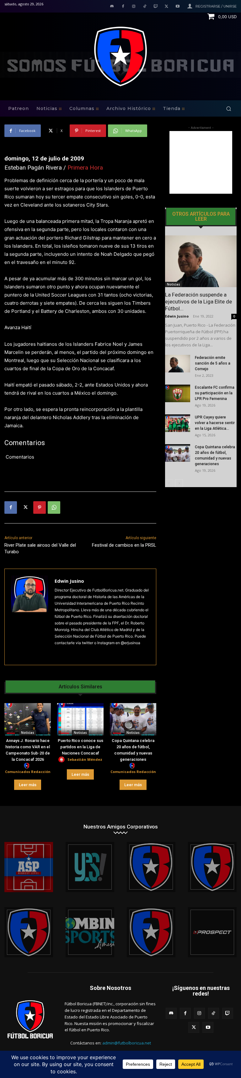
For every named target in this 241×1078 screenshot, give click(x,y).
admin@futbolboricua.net (126, 1043)
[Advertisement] (200, 162)
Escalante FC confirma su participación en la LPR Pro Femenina (214, 393)
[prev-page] (169, 483)
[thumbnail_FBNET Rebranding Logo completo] (151, 867)
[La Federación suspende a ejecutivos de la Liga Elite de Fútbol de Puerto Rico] (201, 261)
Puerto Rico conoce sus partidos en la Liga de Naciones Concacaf (80, 746)
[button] (229, 109)
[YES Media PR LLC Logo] (90, 867)
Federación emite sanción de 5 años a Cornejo (212, 363)
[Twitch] (155, 6)
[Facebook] (122, 6)
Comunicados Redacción (28, 771)
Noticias (27, 732)
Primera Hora (85, 167)
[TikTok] (144, 6)
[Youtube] (177, 6)
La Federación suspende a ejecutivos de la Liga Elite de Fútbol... (198, 302)
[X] (166, 6)
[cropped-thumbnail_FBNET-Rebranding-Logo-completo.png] (212, 867)
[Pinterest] (39, 507)
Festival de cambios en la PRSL (124, 545)
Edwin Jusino (69, 581)
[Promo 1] (28, 867)
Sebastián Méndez (84, 759)
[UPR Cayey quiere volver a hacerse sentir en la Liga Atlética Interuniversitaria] (177, 423)
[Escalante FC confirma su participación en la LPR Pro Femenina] (177, 393)
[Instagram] (133, 6)
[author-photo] (28, 766)
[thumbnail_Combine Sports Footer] (90, 932)
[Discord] (111, 6)
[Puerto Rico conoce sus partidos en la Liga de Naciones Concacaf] (80, 719)
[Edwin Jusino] (29, 617)
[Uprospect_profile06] (212, 932)
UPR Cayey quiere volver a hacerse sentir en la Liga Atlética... (215, 423)
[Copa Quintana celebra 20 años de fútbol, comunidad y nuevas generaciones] (133, 719)
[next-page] (179, 483)
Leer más (27, 784)
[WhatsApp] (54, 507)
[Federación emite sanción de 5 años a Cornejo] (177, 363)
